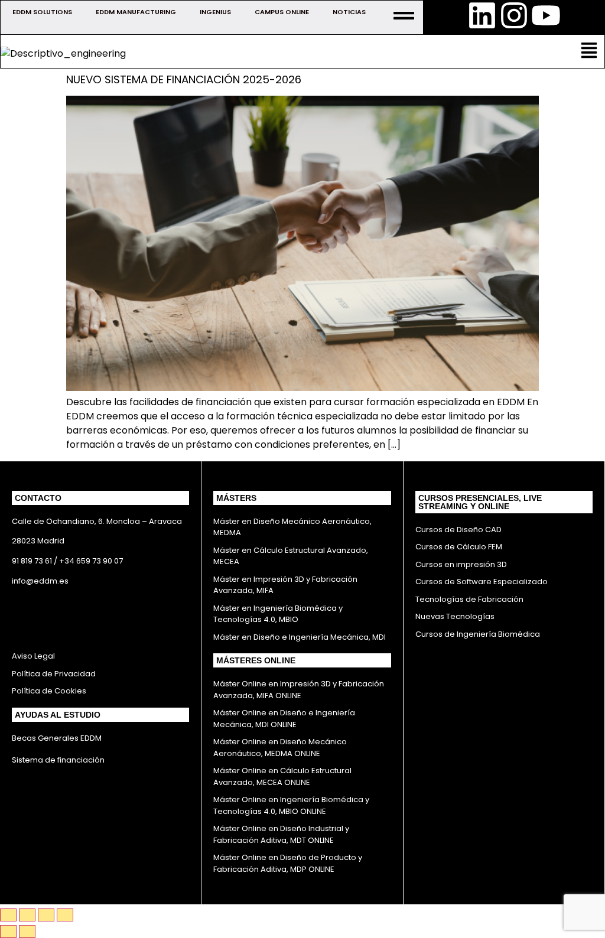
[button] (589, 51)
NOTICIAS (349, 12)
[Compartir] (46, 914)
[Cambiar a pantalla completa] (27, 914)
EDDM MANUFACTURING (136, 12)
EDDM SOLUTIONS (42, 12)
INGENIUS (215, 12)
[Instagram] (514, 15)
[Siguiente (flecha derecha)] (27, 931)
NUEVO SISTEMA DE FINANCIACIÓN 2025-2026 (183, 79)
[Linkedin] (482, 15)
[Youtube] (546, 15)
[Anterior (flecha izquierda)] (8, 931)
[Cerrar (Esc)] (65, 914)
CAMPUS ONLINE (282, 12)
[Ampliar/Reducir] (8, 914)
